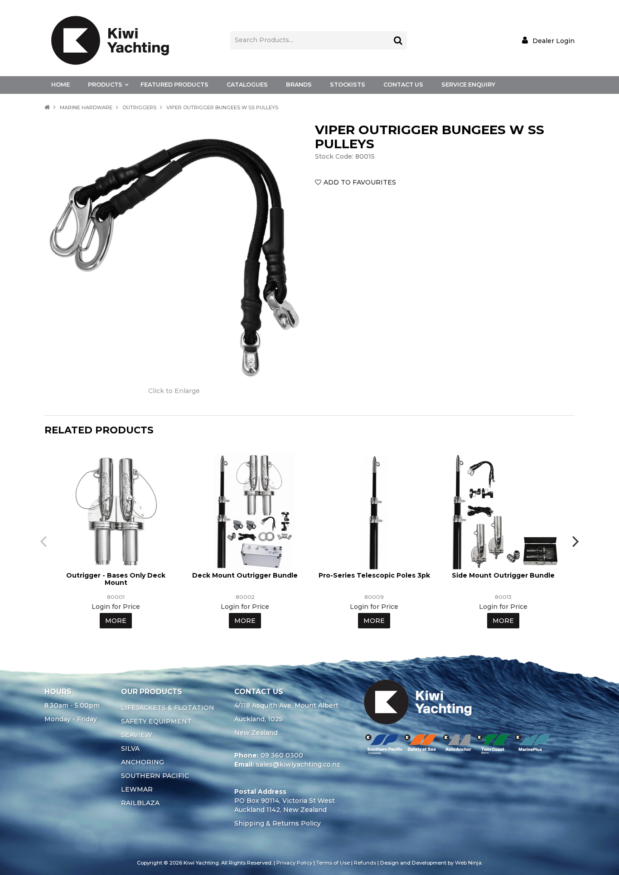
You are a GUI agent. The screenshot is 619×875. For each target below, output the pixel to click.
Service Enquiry (468, 84)
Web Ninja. (469, 863)
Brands (299, 84)
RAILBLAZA (140, 803)
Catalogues (247, 84)
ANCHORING (142, 762)
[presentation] (44, 541)
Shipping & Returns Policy (277, 823)
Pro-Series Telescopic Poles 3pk (374, 575)
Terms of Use (333, 863)
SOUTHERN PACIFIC (155, 776)
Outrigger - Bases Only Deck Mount (115, 578)
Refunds (365, 863)
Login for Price (116, 607)
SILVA (130, 748)
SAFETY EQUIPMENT (156, 721)
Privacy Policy (294, 863)
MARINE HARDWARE (86, 107)
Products (105, 84)
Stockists (347, 84)
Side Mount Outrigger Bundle (503, 575)
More (115, 621)
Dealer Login (553, 40)
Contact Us (403, 84)
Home (60, 84)
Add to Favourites (360, 182)
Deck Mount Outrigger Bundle (245, 575)
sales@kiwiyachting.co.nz (298, 764)
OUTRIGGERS (139, 107)
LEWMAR (137, 789)
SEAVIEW (136, 735)
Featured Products (174, 84)
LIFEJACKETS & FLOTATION (167, 708)
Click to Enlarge (174, 391)
